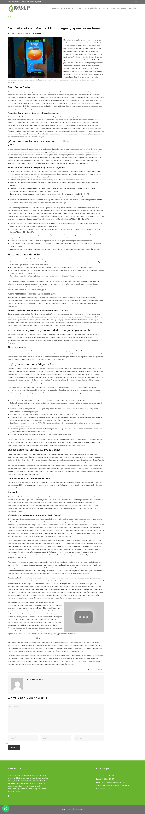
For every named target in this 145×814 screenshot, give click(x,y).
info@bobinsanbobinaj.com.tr (31, 2)
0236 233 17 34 (13, 2)
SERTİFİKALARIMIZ (118, 8)
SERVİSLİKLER (94, 8)
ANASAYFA (57, 8)
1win (89, 16)
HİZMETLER (81, 8)
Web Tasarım (66, 809)
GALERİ (105, 8)
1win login (22, 213)
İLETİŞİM (132, 8)
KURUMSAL (69, 8)
